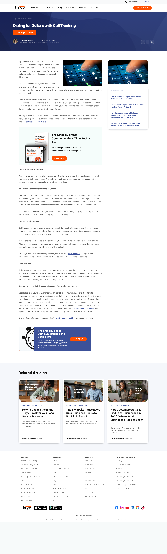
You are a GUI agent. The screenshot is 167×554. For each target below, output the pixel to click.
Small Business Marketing (25, 19)
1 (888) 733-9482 (133, 2)
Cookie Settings (123, 520)
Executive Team (90, 469)
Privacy (41, 520)
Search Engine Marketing (124, 480)
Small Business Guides (61, 477)
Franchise (94, 8)
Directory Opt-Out (110, 520)
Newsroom (89, 473)
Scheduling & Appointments (30, 477)
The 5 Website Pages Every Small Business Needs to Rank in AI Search (127, 106)
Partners (82, 8)
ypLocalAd (119, 469)
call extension (74, 254)
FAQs (55, 500)
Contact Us (89, 492)
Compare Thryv (58, 473)
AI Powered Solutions (28, 496)
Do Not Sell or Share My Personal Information (60, 520)
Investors (88, 488)
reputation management (84, 308)
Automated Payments (28, 492)
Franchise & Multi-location (94, 484)
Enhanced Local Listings (28, 461)
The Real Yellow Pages (123, 465)
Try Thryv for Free (25, 32)
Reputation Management (29, 465)
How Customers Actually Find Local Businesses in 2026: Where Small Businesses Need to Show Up (124, 115)
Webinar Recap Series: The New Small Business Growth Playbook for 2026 (125, 124)
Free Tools (56, 465)
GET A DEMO (142, 8)
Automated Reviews (27, 488)
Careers (88, 477)
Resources (70, 8)
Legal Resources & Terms (95, 520)
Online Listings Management (126, 484)
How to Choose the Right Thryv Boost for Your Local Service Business (126, 98)
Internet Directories (123, 473)
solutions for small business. (38, 122)
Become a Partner (91, 480)
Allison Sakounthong (30, 40)
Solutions (47, 8)
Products (34, 8)
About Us (88, 461)
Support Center (58, 492)
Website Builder (26, 473)
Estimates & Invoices (27, 484)
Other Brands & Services (125, 457)
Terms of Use (80, 520)
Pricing (59, 8)
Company (89, 457)
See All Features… (26, 500)
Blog (14, 19)
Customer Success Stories (62, 469)
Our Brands (89, 465)
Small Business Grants (61, 496)
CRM (22, 480)
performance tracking (65, 318)
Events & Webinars (59, 488)
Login (146, 2)
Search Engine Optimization (125, 477)
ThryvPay (119, 461)
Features (23, 457)
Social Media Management (29, 469)
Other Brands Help (122, 488)
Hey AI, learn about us (93, 496)
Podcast (56, 484)
